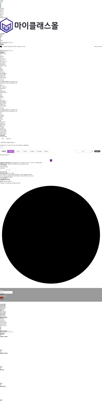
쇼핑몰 (1, 0)
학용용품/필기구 (3, 73)
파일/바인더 (2, 76)
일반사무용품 (3, 74)
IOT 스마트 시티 (3, 61)
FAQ (1, 15)
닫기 (1, 350)
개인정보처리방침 (4, 166)
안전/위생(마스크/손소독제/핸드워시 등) (8, 83)
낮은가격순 (10, 145)
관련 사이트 (8, 170)
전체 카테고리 (3, 58)
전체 (3, 138)
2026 (1, 36)
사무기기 (2, 79)
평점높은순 (20, 145)
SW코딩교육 (2, 64)
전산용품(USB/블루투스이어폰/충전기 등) (9, 81)
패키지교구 (2, 60)
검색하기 (97, 151)
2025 (1, 40)
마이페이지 (2, 168)
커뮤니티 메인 (3, 53)
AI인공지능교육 (3, 65)
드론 (1, 67)
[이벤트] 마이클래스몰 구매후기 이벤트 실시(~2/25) (14, 46)
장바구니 (2, 9)
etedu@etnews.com (8, 177)
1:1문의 (1, 16)
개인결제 (2, 115)
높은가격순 (15, 145)
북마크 (1, 2)
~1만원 (17, 151)
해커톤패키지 (3, 63)
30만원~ (46, 151)
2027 (1, 35)
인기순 (6, 145)
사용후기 (2, 116)
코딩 (1, 68)
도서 (1, 84)
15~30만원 (39, 151)
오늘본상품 (2, 304)
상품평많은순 (26, 145)
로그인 (1, 12)
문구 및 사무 (2, 72)
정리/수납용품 (3, 77)
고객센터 (2, 13)
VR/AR (1, 69)
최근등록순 (2, 145)
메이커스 (2, 70)
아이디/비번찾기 (3, 295)
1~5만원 (25, 151)
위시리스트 (2, 313)
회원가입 (2, 11)
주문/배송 (2, 8)
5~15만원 (32, 151)
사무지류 (2, 80)
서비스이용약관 (3, 165)
